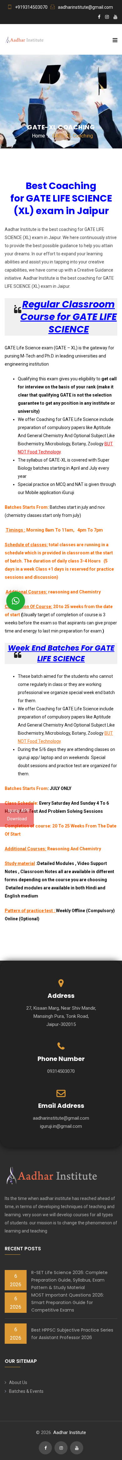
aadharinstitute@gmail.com (85, 7)
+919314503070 (31, 7)
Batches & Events (26, 1391)
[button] (15, 601)
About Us (18, 1382)
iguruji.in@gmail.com (61, 1126)
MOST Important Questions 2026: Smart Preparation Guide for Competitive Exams (67, 1302)
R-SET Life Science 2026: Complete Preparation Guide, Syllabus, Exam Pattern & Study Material (69, 1280)
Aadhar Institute (69, 1432)
